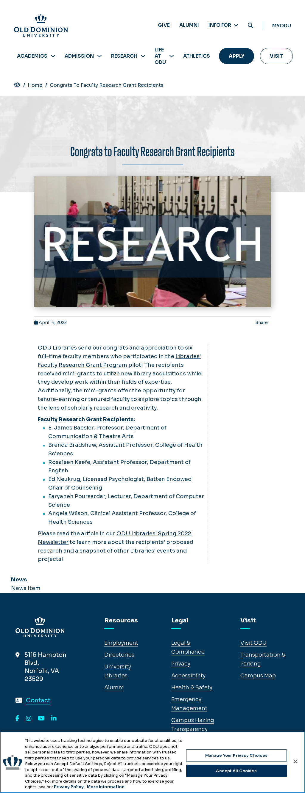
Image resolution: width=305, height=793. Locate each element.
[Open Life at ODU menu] (171, 56)
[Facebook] (17, 718)
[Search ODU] (250, 25)
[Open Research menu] (143, 56)
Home (35, 85)
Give (164, 25)
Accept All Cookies (236, 770)
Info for (220, 25)
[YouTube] (41, 718)
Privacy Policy (69, 786)
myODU (281, 26)
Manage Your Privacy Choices (236, 755)
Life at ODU (160, 56)
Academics (32, 56)
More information (106, 786)
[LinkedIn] (54, 718)
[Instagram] (28, 718)
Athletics (196, 56)
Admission (79, 56)
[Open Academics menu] (53, 56)
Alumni (189, 25)
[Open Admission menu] (99, 56)
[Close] (295, 761)
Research (124, 56)
